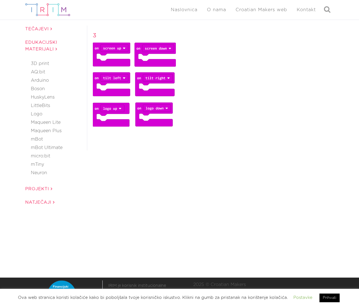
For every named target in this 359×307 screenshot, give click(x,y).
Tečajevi (37, 29)
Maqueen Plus (46, 131)
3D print (40, 63)
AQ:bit (38, 72)
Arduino (40, 80)
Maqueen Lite (46, 122)
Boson (38, 89)
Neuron (39, 173)
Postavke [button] (302, 298)
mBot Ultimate (47, 147)
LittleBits (40, 105)
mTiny (37, 164)
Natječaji (39, 202)
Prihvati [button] (329, 298)
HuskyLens (43, 97)
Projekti (38, 189)
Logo (36, 114)
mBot (37, 139)
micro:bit (40, 156)
